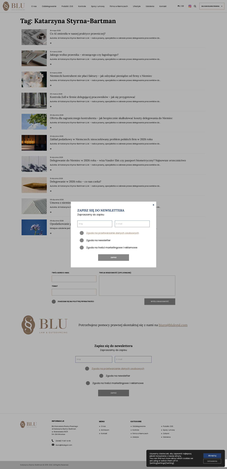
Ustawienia (212, 461)
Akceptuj (212, 455)
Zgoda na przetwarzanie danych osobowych (112, 233)
